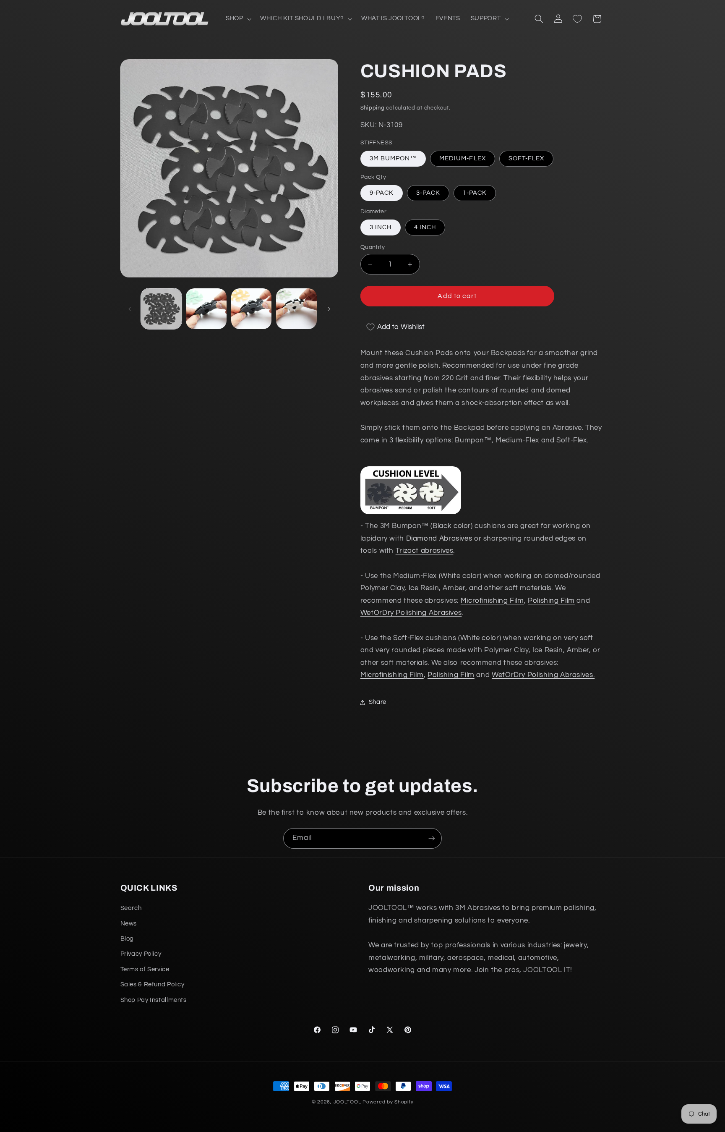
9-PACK (382, 193)
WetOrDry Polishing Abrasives (411, 613)
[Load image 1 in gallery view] (161, 308)
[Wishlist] (577, 19)
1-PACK (475, 193)
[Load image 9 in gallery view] (296, 308)
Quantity (372, 247)
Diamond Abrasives (439, 538)
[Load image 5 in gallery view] (251, 308)
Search (131, 908)
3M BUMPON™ (393, 158)
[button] (237, 19)
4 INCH (425, 227)
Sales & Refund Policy (152, 984)
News (128, 923)
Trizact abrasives (425, 551)
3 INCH (380, 227)
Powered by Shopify (387, 1102)
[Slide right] (329, 309)
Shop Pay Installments (153, 1000)
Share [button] (377, 702)
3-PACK (428, 193)
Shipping (372, 108)
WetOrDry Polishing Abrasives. (543, 675)
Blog (127, 939)
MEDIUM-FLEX (462, 158)
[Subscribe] (431, 838)
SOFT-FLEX (526, 158)
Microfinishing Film (492, 600)
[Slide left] (129, 309)
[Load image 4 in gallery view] (206, 308)
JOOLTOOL (347, 1102)
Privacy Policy (141, 954)
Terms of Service (145, 969)
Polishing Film (551, 600)
